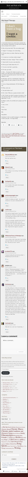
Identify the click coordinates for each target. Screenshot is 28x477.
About (7, 14)
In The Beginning (14, 16)
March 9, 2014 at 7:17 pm (10, 324)
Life (11, 439)
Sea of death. (5, 386)
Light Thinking (16, 133)
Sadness (8, 444)
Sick (15, 444)
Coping (10, 433)
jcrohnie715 (8, 251)
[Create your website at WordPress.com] (14, 1)
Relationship (17, 136)
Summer (8, 446)
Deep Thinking (6, 402)
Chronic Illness (7, 134)
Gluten (2, 136)
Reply (7, 163)
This (3, 144)
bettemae (8, 284)
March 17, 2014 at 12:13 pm (11, 197)
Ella (7, 22)
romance (3, 444)
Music (18, 439)
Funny (22, 134)
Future (11, 437)
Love (15, 439)
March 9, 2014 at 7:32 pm (10, 285)
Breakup (23, 427)
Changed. (5, 401)
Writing (17, 447)
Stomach (3, 137)
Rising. (4, 391)
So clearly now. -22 (7, 387)
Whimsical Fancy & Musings (13, 235)
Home (2, 14)
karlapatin (8, 181)
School (12, 444)
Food (19, 134)
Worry (13, 448)
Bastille (9, 427)
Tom (25, 446)
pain (21, 439)
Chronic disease (6, 429)
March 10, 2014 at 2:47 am (10, 253)
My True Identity (21, 144)
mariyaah (8, 323)
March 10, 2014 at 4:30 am (10, 237)
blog (17, 427)
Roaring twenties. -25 (7, 382)
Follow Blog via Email (6, 357)
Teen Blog (20, 446)
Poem (7, 441)
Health (6, 136)
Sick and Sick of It (14, 5)
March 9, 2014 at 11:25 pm (10, 267)
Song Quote (23, 136)
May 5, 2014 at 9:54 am (10, 168)
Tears (16, 446)
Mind (12, 136)
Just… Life (5, 406)
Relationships (19, 441)
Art (2, 427)
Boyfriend (20, 427)
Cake (2, 134)
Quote (13, 441)
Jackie (7, 209)
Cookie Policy (4, 467)
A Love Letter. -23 (7, 384)
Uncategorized (6, 411)
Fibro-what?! (4, 16)
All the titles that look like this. (9, 397)
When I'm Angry (6, 413)
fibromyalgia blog (17, 435)
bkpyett (7, 167)
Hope (5, 440)
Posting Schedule (16, 14)
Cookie (12, 134)
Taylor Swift (12, 446)
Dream (14, 433)
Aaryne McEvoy (9, 154)
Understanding (8, 448)
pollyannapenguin (10, 195)
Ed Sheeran (18, 433)
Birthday (14, 427)
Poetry (9, 441)
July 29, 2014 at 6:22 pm (10, 156)
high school (23, 437)
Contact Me (23, 16)
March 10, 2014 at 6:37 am (10, 211)
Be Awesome (5, 373)
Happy (14, 437)
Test (23, 446)
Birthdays (5, 399)
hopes (8, 439)
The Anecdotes (6, 409)
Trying (3, 448)
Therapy (8, 137)
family (23, 433)
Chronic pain (6, 431)
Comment (21, 351)
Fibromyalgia (7, 435)
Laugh (9, 136)
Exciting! (5, 404)
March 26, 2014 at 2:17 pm (10, 183)
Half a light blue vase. (7, 389)
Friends (4, 437)
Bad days (5, 427)
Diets (16, 134)
